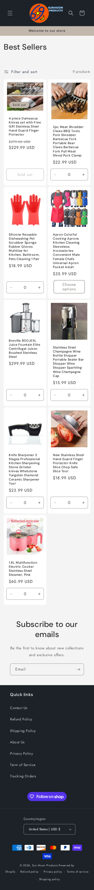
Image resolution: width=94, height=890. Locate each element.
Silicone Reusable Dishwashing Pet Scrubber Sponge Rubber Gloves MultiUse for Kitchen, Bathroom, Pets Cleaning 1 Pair (24, 246)
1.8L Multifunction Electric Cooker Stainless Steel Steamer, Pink (23, 568)
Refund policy (29, 872)
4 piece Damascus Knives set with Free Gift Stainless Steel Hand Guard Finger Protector (25, 126)
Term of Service (23, 764)
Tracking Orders (23, 776)
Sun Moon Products (45, 865)
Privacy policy (53, 872)
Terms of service (77, 872)
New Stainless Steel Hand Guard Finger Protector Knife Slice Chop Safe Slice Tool (68, 463)
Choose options (69, 287)
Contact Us (19, 707)
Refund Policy (21, 719)
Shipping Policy (23, 730)
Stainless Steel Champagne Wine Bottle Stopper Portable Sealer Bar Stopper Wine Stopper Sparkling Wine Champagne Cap (68, 361)
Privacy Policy (21, 753)
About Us (17, 742)
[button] (10, 13)
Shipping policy (49, 879)
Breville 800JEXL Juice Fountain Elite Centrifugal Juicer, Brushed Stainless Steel (24, 348)
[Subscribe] (78, 669)
